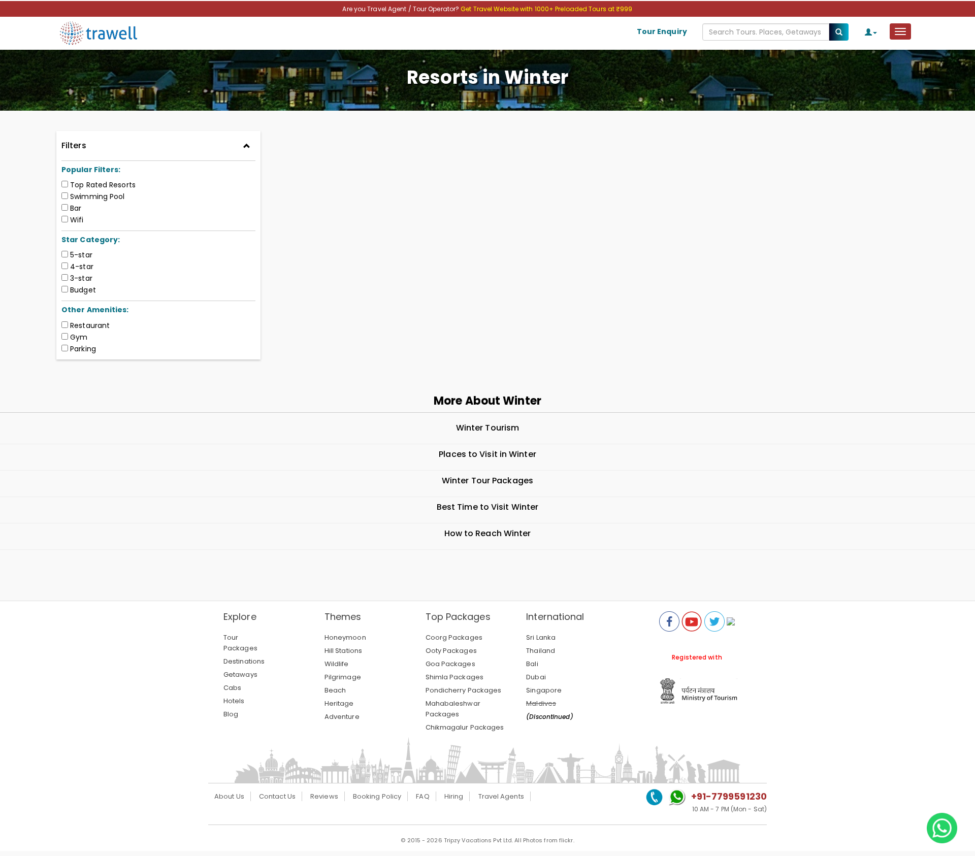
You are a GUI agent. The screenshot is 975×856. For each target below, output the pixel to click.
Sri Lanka (541, 637)
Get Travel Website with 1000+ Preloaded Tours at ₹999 (546, 9)
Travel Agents (501, 796)
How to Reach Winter (487, 533)
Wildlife (336, 664)
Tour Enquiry (662, 31)
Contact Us (277, 796)
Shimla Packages (455, 677)
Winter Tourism (487, 428)
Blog (230, 714)
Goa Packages (450, 664)
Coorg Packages (454, 637)
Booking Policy (377, 796)
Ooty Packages (451, 650)
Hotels (234, 701)
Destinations (244, 661)
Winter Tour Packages (487, 480)
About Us (229, 796)
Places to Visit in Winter (487, 454)
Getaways (240, 674)
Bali (532, 664)
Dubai (536, 677)
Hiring (454, 796)
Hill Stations (343, 650)
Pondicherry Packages (464, 690)
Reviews (324, 796)
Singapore (544, 690)
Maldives (541, 703)
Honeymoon (345, 637)
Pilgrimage (342, 677)
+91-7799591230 (729, 796)
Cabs (232, 688)
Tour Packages (240, 643)
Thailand (540, 650)
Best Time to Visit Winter (488, 507)
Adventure (342, 716)
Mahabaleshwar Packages (453, 709)
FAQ (422, 796)
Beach (335, 690)
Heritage (339, 703)
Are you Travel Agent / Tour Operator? (401, 9)
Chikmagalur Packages (465, 727)
